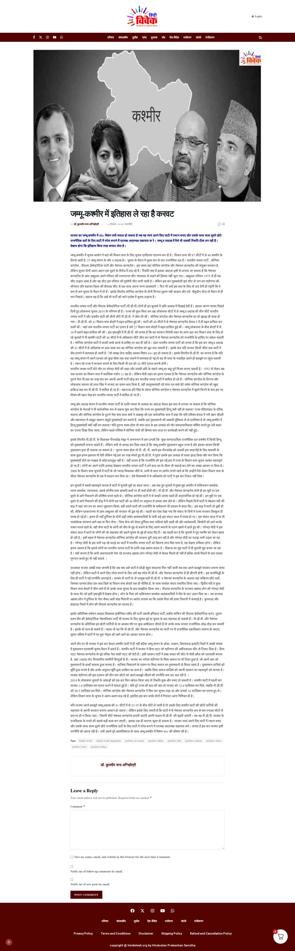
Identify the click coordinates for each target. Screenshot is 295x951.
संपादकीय (123, 37)
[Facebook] (132, 911)
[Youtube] (163, 911)
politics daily (156, 740)
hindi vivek (85, 740)
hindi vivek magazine (109, 740)
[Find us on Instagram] (47, 37)
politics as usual (134, 740)
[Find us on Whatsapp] (61, 37)
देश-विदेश (174, 37)
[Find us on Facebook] (34, 37)
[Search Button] (260, 37)
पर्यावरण (187, 37)
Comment (77, 806)
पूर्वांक (135, 37)
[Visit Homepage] (142, 16)
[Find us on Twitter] (40, 37)
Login (258, 16)
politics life (174, 740)
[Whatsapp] (173, 911)
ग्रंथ (144, 37)
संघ (163, 37)
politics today (99, 746)
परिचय (110, 37)
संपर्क (198, 37)
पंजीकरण (210, 37)
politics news (214, 740)
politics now (79, 746)
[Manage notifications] (9, 942)
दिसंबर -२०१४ (116, 224)
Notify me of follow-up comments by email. (96, 871)
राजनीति (128, 224)
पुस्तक (154, 37)
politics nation (194, 740)
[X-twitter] (142, 911)
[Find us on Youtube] (54, 37)
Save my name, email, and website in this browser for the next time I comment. (122, 857)
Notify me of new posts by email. (90, 884)
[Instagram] (153, 911)
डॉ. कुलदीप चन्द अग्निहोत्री (86, 224)
